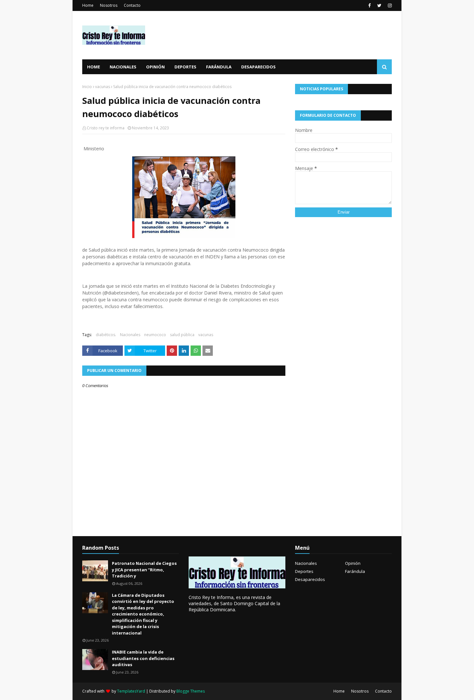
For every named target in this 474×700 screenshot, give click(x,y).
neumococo (155, 334)
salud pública (182, 334)
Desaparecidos (310, 579)
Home (88, 5)
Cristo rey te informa (105, 128)
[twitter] (379, 5)
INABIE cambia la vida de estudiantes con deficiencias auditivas (143, 658)
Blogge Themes (190, 691)
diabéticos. (106, 334)
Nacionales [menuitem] (123, 67)
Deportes (304, 571)
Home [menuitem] (93, 67)
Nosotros (108, 5)
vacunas (102, 86)
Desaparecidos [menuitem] (258, 67)
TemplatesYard (131, 691)
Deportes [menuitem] (185, 67)
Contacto (132, 5)
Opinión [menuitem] (155, 67)
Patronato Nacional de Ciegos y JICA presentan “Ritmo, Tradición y (144, 569)
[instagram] (389, 5)
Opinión (352, 563)
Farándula (355, 571)
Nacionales (130, 334)
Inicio (87, 86)
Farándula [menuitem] (219, 67)
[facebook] (369, 5)
